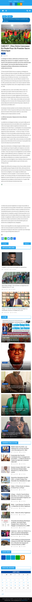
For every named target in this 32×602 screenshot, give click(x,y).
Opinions (5, 362)
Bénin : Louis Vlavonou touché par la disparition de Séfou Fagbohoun (20, 505)
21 (19, 585)
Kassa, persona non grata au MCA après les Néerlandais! (28, 243)
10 (2, 582)
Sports (3, 53)
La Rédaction (15, 1)
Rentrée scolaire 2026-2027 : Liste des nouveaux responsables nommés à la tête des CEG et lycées (20, 470)
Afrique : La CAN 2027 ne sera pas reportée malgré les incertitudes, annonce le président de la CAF (14, 309)
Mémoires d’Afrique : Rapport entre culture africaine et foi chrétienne (16, 365)
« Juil (2, 594)
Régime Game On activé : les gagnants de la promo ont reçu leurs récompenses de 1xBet (20, 448)
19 (11, 585)
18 (6, 585)
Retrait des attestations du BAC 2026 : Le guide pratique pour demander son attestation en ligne (20, 479)
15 (23, 582)
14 (19, 582)
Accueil (10, 1)
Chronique (5, 383)
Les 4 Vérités (13, 269)
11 (6, 582)
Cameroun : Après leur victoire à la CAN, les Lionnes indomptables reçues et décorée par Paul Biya (21, 532)
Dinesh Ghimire (24, 600)
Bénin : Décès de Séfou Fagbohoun (20, 512)
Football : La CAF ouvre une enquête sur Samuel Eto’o (14, 267)
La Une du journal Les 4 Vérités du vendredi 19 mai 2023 (6, 243)
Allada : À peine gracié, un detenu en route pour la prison (20, 486)
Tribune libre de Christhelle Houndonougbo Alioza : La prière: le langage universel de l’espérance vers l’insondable (15, 387)
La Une (4, 333)
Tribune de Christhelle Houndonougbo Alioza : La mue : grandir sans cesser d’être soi (16, 433)
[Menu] (6, 11)
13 (15, 582)
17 (2, 585)
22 (23, 585)
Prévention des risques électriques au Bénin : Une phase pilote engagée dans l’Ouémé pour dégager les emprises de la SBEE (20, 523)
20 (15, 585)
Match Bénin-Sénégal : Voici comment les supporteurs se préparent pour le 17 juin (15, 286)
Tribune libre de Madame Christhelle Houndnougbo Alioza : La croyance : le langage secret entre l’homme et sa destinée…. (15, 410)
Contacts (21, 1)
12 (11, 582)
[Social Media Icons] (3, 557)
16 (28, 582)
